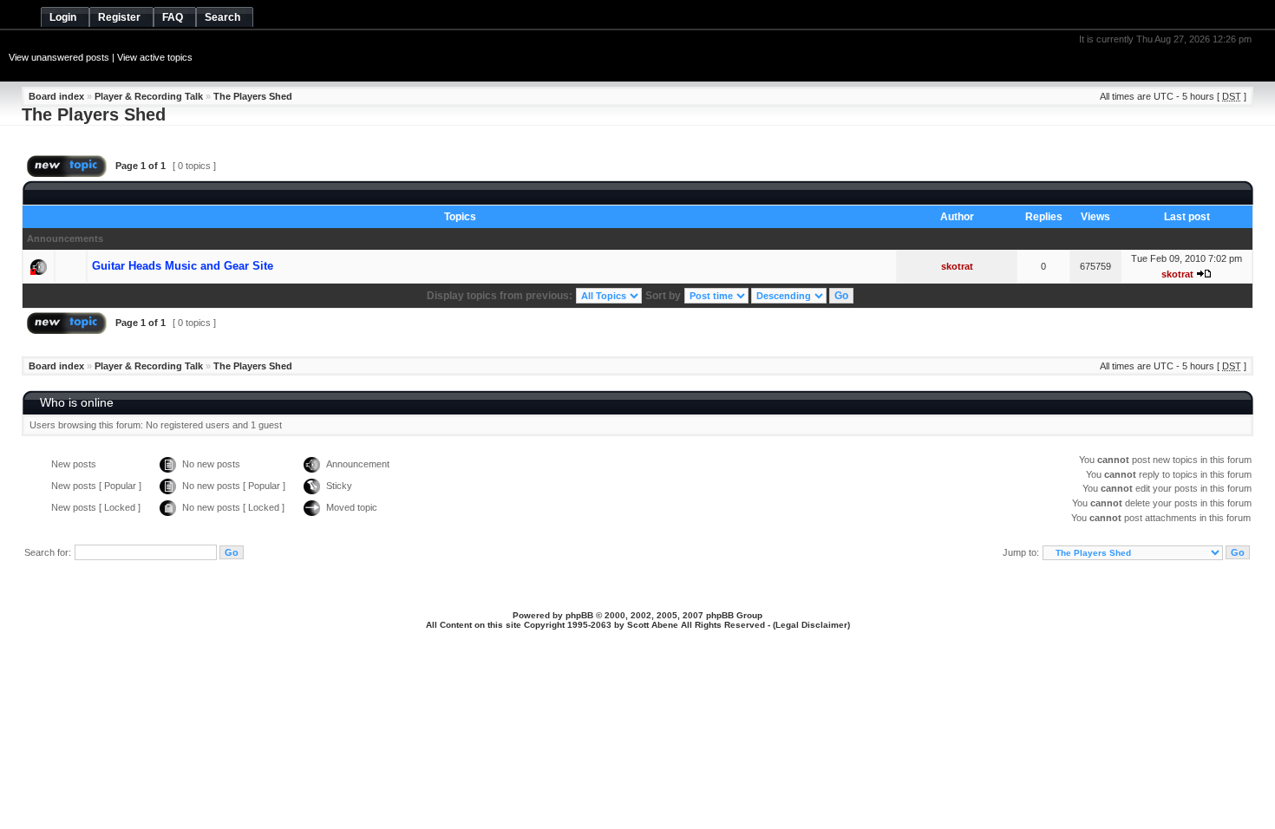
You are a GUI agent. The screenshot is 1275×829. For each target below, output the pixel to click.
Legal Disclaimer (811, 625)
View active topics (155, 57)
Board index (56, 96)
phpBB (579, 615)
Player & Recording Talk (149, 96)
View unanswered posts (59, 57)
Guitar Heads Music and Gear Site (182, 265)
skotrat (957, 266)
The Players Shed (252, 96)
